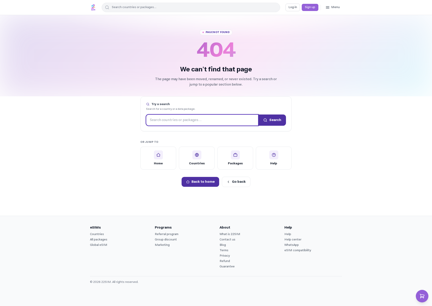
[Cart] (422, 296)
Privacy (225, 255)
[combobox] (191, 7)
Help (287, 234)
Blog (223, 245)
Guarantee (227, 266)
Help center (293, 239)
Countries (97, 234)
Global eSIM (98, 245)
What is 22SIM (230, 234)
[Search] (106, 7)
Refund (225, 261)
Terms (224, 250)
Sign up (310, 7)
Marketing (162, 245)
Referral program (166, 234)
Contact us (227, 239)
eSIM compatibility (297, 250)
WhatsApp (291, 245)
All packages (98, 239)
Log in (292, 7)
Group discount (166, 239)
